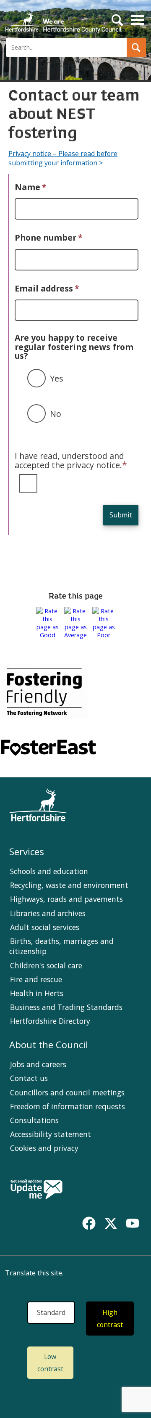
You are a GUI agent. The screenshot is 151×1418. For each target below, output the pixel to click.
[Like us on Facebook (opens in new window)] (89, 1223)
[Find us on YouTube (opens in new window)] (132, 1223)
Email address (47, 288)
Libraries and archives (48, 913)
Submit (120, 514)
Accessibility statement (50, 1134)
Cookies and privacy (44, 1148)
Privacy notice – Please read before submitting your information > (62, 158)
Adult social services (44, 927)
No (55, 413)
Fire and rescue (36, 979)
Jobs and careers (38, 1064)
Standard (51, 1312)
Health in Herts (36, 993)
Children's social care (46, 965)
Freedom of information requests (67, 1106)
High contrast (110, 1318)
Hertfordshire (63, 19)
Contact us (29, 1078)
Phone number (49, 237)
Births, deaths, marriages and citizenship (61, 946)
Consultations (34, 1120)
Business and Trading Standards (66, 1007)
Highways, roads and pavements (66, 899)
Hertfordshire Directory (50, 1021)
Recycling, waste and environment (69, 885)
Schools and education (49, 871)
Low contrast (50, 1362)
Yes (56, 378)
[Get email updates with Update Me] (36, 1190)
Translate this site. (34, 1273)
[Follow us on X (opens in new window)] (111, 1223)
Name (31, 187)
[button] (136, 47)
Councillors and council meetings (67, 1092)
